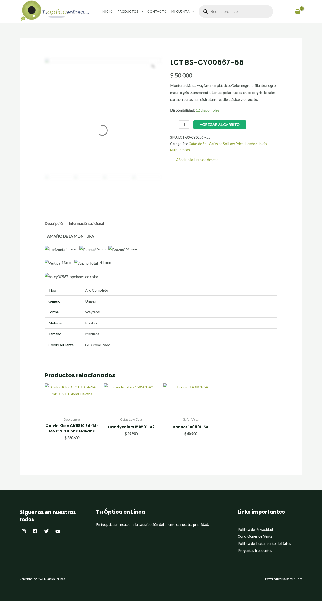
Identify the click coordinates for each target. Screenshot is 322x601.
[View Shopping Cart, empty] (297, 11)
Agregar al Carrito (220, 124)
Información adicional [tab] (86, 223)
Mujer (174, 150)
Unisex (185, 150)
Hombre (251, 144)
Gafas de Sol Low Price (226, 144)
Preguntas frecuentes (255, 550)
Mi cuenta (180, 11)
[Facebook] (35, 531)
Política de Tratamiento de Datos (264, 543)
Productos (127, 11)
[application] (140, 11)
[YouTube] (58, 531)
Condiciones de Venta (255, 536)
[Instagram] (24, 531)
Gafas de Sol (198, 144)
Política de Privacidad (255, 529)
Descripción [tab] (54, 223)
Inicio (107, 11)
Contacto (157, 11)
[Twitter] (46, 531)
